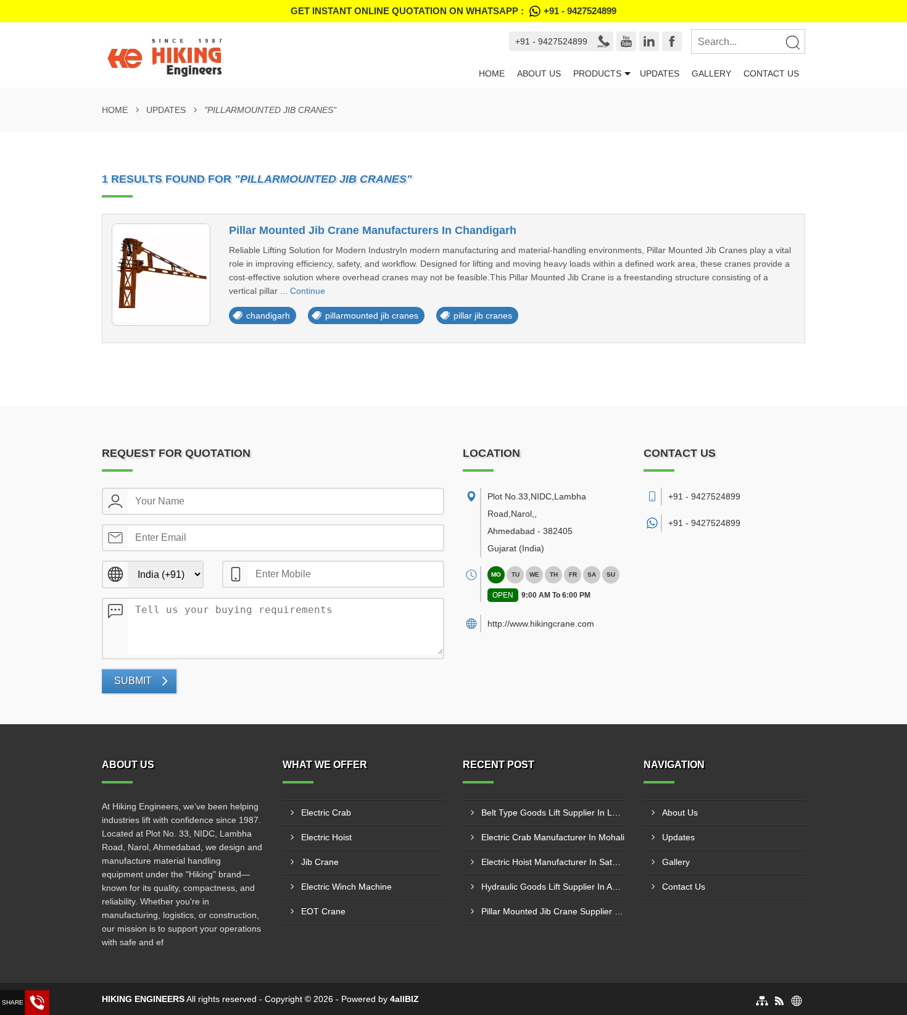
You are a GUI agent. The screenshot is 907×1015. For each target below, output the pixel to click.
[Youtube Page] (626, 41)
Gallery (711, 73)
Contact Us (771, 73)
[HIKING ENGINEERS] (282, 54)
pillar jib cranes (483, 315)
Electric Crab (326, 812)
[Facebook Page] (672, 41)
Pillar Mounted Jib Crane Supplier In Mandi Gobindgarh (553, 911)
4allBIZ (404, 999)
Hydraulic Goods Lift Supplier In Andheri (553, 887)
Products (597, 73)
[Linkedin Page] (649, 41)
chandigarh (268, 315)
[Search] (792, 42)
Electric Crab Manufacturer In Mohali (552, 837)
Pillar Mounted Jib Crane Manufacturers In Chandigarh (372, 230)
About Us (539, 73)
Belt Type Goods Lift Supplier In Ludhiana (553, 812)
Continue (307, 291)
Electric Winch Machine (346, 887)
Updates (659, 73)
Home (492, 73)
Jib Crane (320, 862)
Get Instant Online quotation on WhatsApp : (453, 11)
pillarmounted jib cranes (371, 315)
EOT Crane (323, 911)
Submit (133, 680)
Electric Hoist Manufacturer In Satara (553, 862)
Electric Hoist (326, 837)
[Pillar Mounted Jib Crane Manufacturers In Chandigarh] (161, 274)
